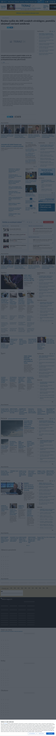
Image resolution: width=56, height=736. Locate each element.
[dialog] (28, 728)
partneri (5, 723)
